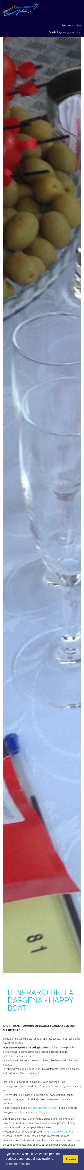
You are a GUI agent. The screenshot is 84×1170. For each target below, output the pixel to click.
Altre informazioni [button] (18, 1164)
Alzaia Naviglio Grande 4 (44, 1107)
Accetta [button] (71, 1159)
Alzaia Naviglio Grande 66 (58, 1131)
